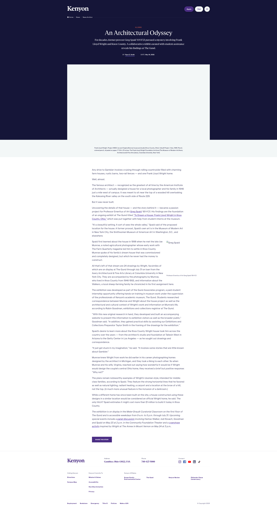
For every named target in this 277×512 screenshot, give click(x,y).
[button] (207, 9)
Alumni (138, 27)
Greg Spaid (136, 211)
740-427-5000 (148, 461)
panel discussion (125, 419)
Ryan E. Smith (130, 54)
